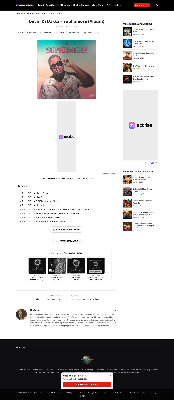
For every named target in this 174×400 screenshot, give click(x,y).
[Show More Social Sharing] (98, 32)
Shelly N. (61, 27)
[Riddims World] (25, 5)
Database (85, 5)
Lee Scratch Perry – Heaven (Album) (85, 299)
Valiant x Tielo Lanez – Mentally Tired (145, 30)
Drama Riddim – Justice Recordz (142, 202)
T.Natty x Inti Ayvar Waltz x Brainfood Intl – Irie (143, 78)
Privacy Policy (93, 393)
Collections (51, 5)
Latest (41, 5)
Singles (76, 5)
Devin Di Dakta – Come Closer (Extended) (95, 278)
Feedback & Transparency (136, 393)
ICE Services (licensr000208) (61, 393)
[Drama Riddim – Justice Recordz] (127, 203)
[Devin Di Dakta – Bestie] (76, 265)
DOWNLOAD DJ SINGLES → (87, 385)
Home (18, 14)
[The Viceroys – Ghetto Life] (127, 67)
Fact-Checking (118, 393)
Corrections (105, 393)
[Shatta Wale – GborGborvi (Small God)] (127, 43)
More (100, 5)
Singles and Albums (27, 14)
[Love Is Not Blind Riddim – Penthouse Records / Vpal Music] (127, 226)
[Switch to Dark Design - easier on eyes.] (153, 5)
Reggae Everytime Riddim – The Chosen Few (144, 178)
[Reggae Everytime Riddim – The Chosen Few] (127, 179)
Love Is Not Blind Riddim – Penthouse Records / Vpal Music (143, 225)
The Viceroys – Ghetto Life (143, 66)
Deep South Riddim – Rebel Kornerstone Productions (143, 214)
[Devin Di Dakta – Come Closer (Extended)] (96, 265)
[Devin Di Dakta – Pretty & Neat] (57, 265)
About (82, 393)
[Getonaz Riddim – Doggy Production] (127, 191)
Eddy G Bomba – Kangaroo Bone (143, 54)
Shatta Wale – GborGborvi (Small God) (143, 42)
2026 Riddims (63, 5)
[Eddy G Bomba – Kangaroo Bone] (127, 55)
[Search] (157, 5)
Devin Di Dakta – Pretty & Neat (56, 278)
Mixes (94, 5)
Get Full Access (141, 5)
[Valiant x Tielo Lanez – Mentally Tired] (127, 31)
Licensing (152, 393)
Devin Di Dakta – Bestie (76, 278)
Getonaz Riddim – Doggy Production (143, 190)
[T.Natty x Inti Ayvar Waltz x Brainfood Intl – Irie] (127, 79)
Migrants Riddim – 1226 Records (49, 299)
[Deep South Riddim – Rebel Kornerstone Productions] (127, 214)
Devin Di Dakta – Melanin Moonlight (37, 278)
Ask (108, 5)
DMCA (82, 396)
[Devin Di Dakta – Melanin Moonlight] (37, 265)
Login (116, 5)
